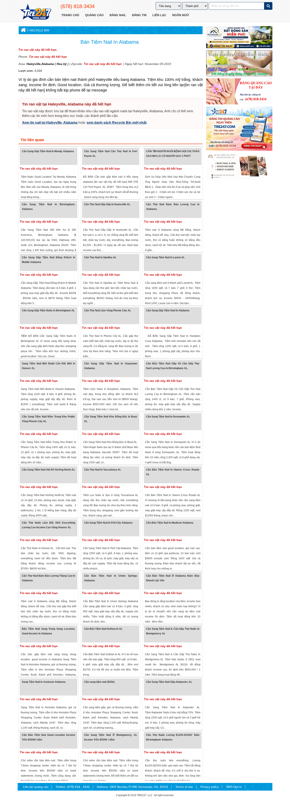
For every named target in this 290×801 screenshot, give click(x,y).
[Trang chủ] (23, 31)
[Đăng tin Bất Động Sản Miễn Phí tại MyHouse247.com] (239, 37)
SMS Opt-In (234, 786)
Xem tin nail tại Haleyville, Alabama (49, 122)
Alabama (47, 64)
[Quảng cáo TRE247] (239, 91)
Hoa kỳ (62, 64)
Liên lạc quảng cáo (35, 786)
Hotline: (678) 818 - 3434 (73, 786)
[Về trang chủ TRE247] (35, 12)
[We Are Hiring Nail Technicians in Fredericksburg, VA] (239, 166)
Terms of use (184, 786)
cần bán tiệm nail (61, 79)
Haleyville (34, 64)
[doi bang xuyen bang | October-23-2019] (239, 63)
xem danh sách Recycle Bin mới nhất (116, 122)
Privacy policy (209, 786)
